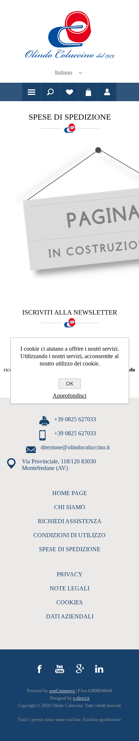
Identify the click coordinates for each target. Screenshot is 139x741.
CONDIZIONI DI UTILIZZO (69, 535)
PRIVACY (70, 574)
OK (69, 384)
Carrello (88, 92)
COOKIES (69, 602)
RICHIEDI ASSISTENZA (70, 521)
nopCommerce (62, 690)
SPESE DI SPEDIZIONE (69, 549)
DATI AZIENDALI (69, 616)
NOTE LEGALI (69, 588)
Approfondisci (69, 395)
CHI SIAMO (69, 507)
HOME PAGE (69, 493)
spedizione (110, 719)
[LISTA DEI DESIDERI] (69, 92)
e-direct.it (81, 698)
